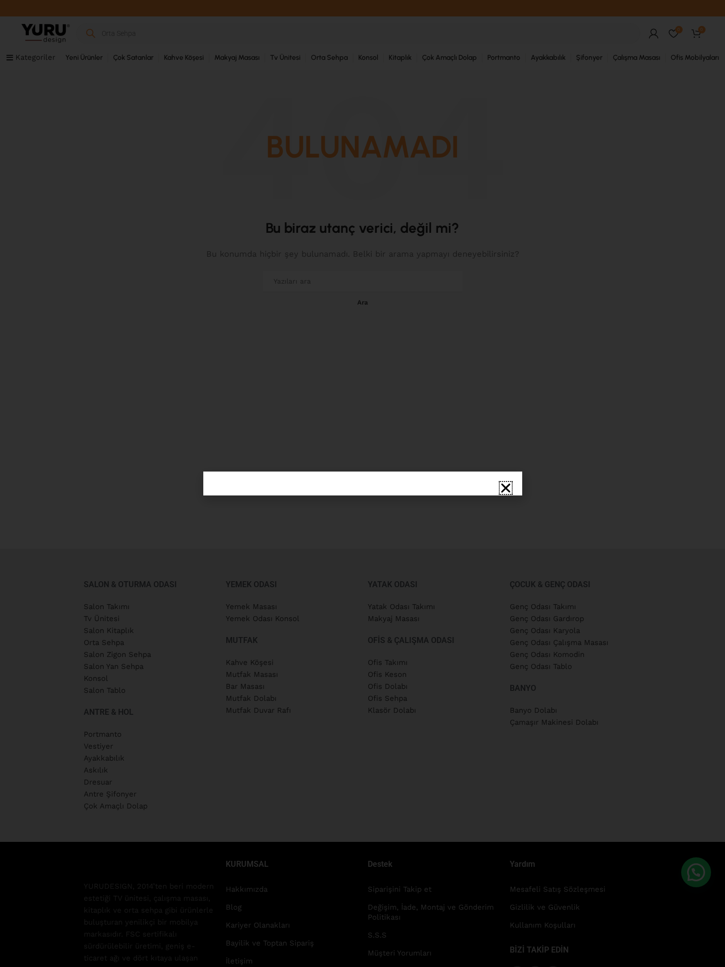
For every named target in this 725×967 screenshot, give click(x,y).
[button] (505, 488)
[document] (362, 483)
